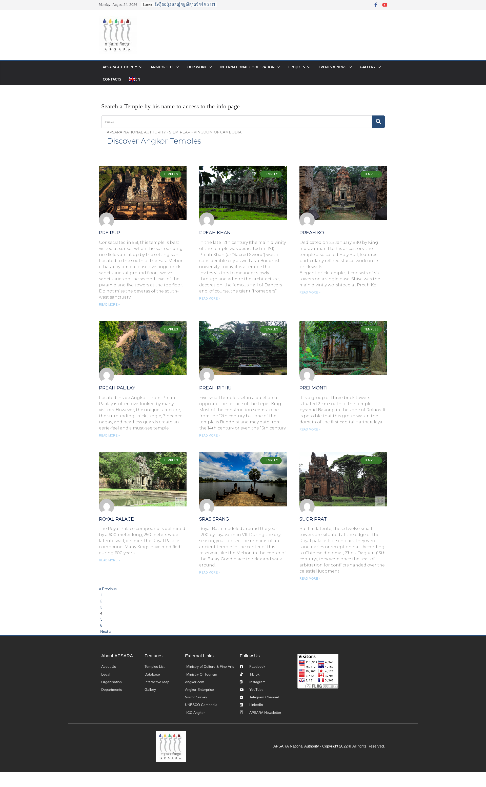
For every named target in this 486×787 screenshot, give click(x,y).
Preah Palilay (117, 388)
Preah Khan (215, 232)
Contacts (112, 79)
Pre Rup (109, 232)
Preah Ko (311, 232)
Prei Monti (313, 388)
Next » (105, 632)
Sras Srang (214, 519)
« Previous (108, 589)
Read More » (109, 304)
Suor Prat (313, 519)
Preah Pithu (215, 388)
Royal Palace (116, 519)
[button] (140, 67)
